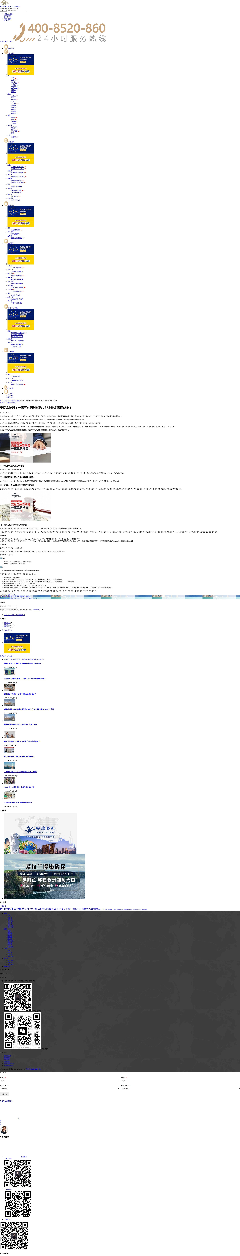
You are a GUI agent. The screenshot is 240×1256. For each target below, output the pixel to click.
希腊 (12, 98)
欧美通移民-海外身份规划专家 (10, 6)
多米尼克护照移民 (17, 283)
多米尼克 (14, 84)
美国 (13, 78)
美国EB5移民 (8, 14)
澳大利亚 (14, 127)
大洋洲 (10, 125)
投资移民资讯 (15, 400)
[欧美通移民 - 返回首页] (4, 5)
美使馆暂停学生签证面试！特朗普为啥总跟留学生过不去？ (19, 598)
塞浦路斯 (14, 111)
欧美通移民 (116, 909)
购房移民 (49, 909)
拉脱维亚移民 (15, 200)
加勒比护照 (11, 594)
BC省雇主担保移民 (17, 341)
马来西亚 (14, 121)
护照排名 (126, 909)
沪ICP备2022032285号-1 (33, 1069)
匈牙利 (13, 107)
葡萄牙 (13, 100)
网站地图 (7, 966)
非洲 (9, 135)
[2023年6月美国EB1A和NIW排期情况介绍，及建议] (9, 768)
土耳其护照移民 (16, 291)
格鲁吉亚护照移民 (17, 299)
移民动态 (7, 625)
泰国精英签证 (15, 376)
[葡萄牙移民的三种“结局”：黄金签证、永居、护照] (9, 721)
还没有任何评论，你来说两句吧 (14, 615)
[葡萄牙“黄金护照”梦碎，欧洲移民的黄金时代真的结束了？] (24, 659)
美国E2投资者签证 (17, 169)
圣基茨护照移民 (16, 268)
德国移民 (7, 1058)
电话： (124, 1077)
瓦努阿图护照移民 (17, 287)
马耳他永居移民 (16, 190)
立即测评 (5, 1094)
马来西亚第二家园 (17, 380)
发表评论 (36, 610)
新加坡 (13, 117)
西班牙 (13, 109)
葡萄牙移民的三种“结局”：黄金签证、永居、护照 (20, 724)
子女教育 (67, 909)
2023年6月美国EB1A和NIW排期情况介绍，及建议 (20, 772)
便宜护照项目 (145, 909)
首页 (1, 400)
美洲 (9, 76)
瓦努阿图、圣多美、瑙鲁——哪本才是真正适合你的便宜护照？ (25, 678)
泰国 (13, 119)
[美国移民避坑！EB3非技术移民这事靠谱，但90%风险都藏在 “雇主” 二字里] (9, 705)
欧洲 (9, 94)
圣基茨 (13, 86)
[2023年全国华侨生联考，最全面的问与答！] (9, 798)
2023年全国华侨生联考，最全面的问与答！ (18, 802)
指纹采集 (139, 909)
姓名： (3, 1077)
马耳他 (13, 103)
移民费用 (94, 909)
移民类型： (125, 1085)
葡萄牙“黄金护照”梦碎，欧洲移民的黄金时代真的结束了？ (23, 663)
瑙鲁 (12, 133)
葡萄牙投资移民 (16, 180)
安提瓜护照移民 (16, 275)
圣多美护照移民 (16, 303)
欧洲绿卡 (58, 909)
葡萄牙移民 (7, 20)
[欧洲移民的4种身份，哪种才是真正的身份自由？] (9, 690)
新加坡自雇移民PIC (17, 176)
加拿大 (13, 80)
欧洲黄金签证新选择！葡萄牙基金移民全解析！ (16, 596)
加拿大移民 (38, 909)
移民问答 (7, 627)
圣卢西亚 (14, 88)
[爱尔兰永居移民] (44, 898)
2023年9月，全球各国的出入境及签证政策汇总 (19, 787)
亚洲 (9, 115)
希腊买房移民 (16, 230)
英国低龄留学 (8, 1065)
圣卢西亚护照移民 (17, 271)
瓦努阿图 (14, 131)
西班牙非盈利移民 (17, 384)
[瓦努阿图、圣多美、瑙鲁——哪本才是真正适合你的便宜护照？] (9, 675)
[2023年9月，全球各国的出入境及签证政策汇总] (9, 783)
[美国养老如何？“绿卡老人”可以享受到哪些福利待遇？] (9, 737)
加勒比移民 (7, 1056)
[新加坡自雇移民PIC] (40, 853)
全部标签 (3, 906)
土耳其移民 (85, 909)
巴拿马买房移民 (16, 238)
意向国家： (4, 1085)
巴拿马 (13, 92)
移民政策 (7, 623)
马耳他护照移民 (16, 192)
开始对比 (3, 1101)
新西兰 (13, 129)
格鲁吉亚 (14, 113)
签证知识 (27, 909)
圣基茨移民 (7, 16)
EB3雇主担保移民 (17, 337)
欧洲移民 (5, 908)
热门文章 (9, 656)
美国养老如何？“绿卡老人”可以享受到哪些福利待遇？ (22, 741)
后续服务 (110, 909)
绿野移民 (7, 1061)
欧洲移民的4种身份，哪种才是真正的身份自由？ (20, 694)
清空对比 (9, 1101)
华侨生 (76, 909)
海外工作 (101, 909)
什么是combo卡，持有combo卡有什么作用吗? (19, 756)
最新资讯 (3, 656)
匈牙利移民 (15, 196)
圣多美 (13, 137)
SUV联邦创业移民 (17, 173)
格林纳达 (14, 82)
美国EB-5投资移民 (17, 167)
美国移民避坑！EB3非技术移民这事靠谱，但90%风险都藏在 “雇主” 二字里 (29, 709)
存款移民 (135, 909)
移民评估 (11, 397)
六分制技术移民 (16, 346)
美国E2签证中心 (9, 1063)
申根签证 (121, 909)
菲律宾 (13, 123)
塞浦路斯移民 (15, 234)
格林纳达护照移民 (17, 279)
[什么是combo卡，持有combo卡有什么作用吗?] (9, 753)
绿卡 (106, 909)
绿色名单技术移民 (17, 344)
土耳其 (13, 96)
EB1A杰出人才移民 (17, 333)
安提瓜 (13, 90)
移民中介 (130, 909)
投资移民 (7, 1060)
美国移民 (16, 909)
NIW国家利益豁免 (17, 335)
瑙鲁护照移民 (15, 295)
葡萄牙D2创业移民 (17, 182)
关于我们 (11, 395)
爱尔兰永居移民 (16, 186)
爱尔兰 (13, 101)
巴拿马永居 (7, 18)
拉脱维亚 (14, 105)
